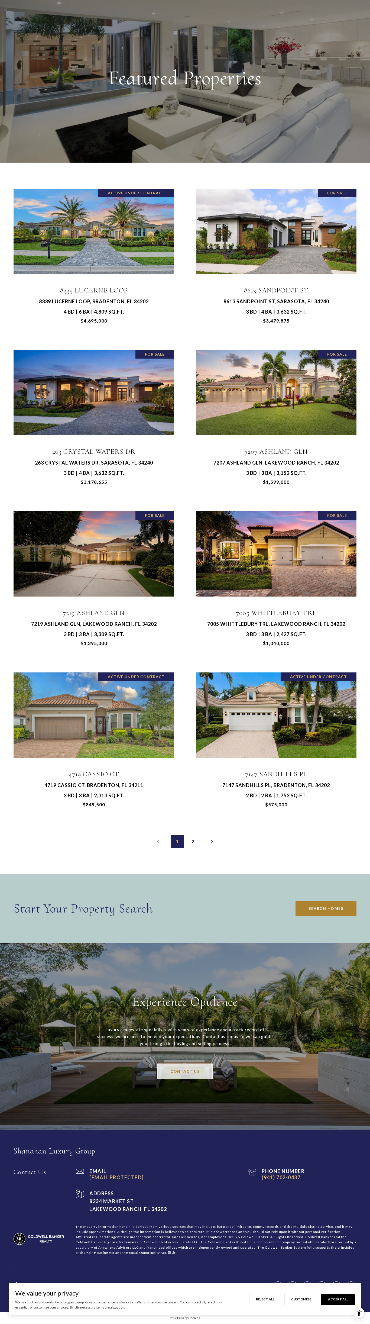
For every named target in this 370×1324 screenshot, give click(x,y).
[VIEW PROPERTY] (94, 254)
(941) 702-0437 (281, 1177)
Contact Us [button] (185, 1071)
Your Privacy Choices (185, 1318)
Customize (301, 1299)
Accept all (338, 1299)
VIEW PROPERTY (94, 259)
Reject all (265, 1299)
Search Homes (326, 908)
